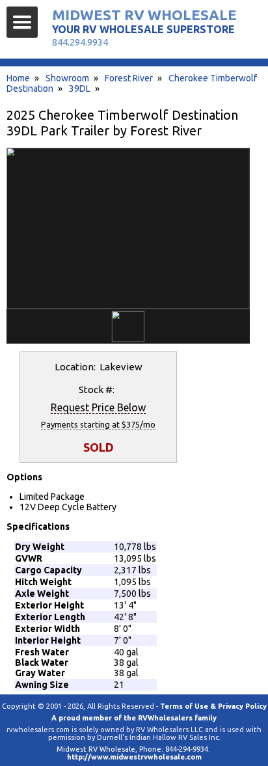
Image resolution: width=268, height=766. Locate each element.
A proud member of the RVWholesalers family (134, 718)
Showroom (67, 78)
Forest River (129, 78)
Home (18, 78)
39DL (79, 88)
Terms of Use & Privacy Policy (213, 706)
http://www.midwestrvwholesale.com (134, 757)
